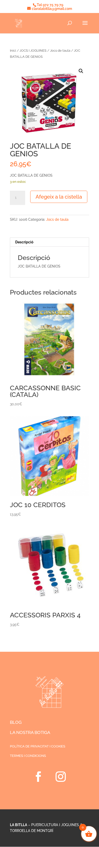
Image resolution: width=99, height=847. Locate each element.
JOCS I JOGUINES (33, 50)
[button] (81, 71)
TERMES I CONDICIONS (28, 756)
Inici (13, 50)
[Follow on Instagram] (61, 777)
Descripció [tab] (24, 242)
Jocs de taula (60, 50)
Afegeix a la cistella (59, 197)
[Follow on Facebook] (38, 777)
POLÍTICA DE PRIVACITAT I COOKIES (37, 746)
